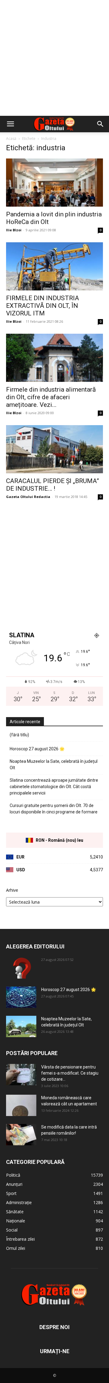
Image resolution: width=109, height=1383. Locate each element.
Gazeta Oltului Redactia (28, 496)
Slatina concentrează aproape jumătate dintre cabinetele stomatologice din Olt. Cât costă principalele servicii (54, 786)
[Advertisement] (54, 58)
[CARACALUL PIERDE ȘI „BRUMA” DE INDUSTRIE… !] (54, 449)
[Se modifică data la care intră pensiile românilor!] (21, 1134)
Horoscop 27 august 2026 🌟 (37, 748)
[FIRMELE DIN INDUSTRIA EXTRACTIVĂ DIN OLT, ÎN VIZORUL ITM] (54, 266)
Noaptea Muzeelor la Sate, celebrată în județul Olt (53, 764)
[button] (10, 124)
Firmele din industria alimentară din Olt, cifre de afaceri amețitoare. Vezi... (51, 397)
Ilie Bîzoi (13, 230)
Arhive (12, 890)
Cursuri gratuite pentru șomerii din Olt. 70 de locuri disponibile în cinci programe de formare (53, 808)
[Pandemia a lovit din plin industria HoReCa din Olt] (54, 182)
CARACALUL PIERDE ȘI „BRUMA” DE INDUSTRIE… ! (52, 484)
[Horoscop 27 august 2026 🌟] (21, 997)
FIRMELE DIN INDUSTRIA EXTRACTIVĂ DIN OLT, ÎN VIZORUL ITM (42, 305)
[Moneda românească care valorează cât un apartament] (21, 1105)
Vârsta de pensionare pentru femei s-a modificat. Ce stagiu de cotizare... (69, 1073)
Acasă (11, 138)
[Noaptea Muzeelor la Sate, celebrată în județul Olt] (21, 1026)
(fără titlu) (19, 734)
